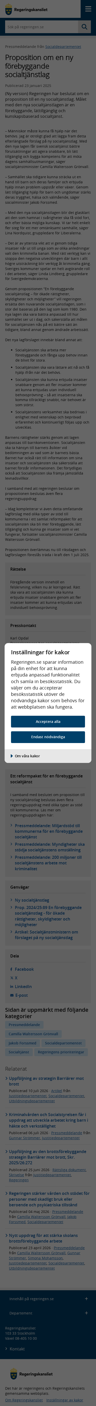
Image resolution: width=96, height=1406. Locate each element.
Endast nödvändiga (48, 736)
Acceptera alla (48, 721)
